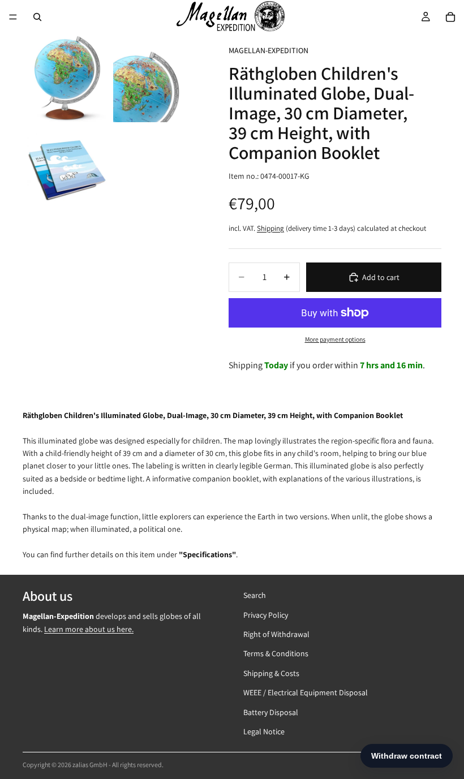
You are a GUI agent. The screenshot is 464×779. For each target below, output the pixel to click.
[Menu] (13, 17)
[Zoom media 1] (67, 78)
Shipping (270, 228)
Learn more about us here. (89, 628)
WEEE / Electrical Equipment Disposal (305, 692)
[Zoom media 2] (157, 78)
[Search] (37, 17)
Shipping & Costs (271, 673)
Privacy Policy (265, 614)
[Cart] (450, 17)
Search (254, 595)
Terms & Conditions (275, 653)
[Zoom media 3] (67, 168)
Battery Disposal (270, 712)
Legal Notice (264, 731)
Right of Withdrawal (276, 634)
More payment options (335, 339)
